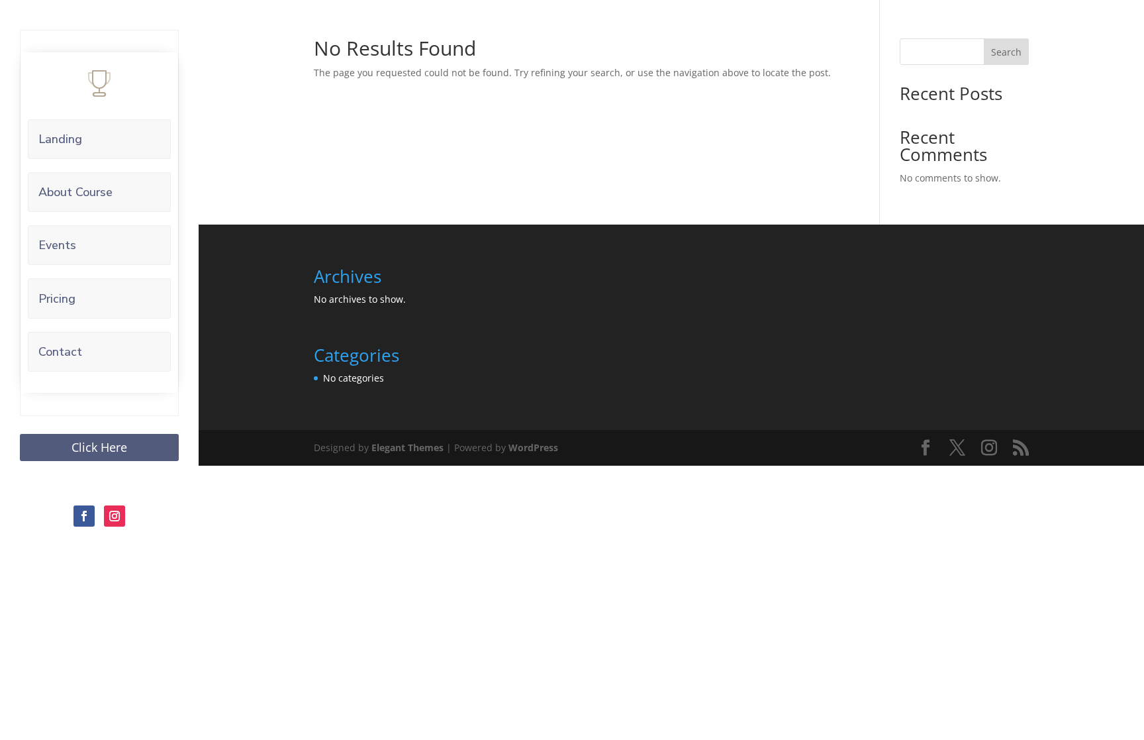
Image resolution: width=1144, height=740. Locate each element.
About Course (75, 192)
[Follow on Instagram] (114, 516)
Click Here (99, 447)
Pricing (56, 299)
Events (57, 245)
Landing (60, 139)
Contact (60, 352)
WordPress (533, 447)
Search (1006, 52)
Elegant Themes (407, 447)
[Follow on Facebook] (84, 516)
